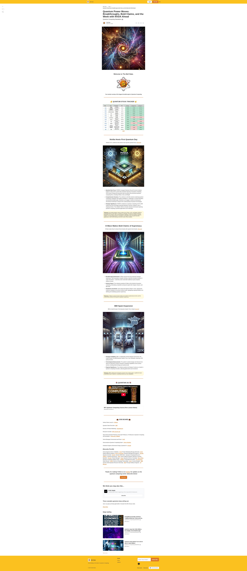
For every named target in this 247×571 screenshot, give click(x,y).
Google (129, 445)
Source (139, 142)
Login (149, 1)
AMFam (105, 456)
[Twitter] (138, 563)
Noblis (113, 455)
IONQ (111, 461)
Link (123, 131)
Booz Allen (140, 458)
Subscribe (155, 1)
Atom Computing (119, 453)
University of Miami (115, 436)
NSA (119, 456)
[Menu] (160, 2)
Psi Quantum (139, 459)
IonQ (123, 439)
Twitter (128, 472)
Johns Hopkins (127, 442)
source (137, 309)
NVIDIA (122, 459)
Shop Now (105, 506)
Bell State (105, 6)
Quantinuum (120, 428)
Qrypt (122, 458)
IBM (116, 425)
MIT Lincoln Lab (116, 431)
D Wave (116, 422)
